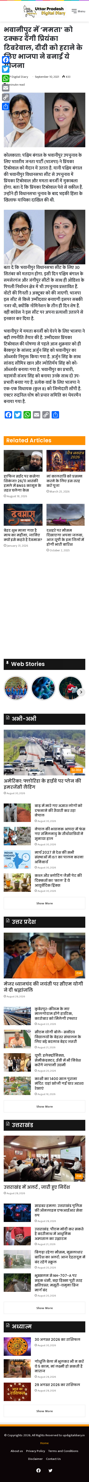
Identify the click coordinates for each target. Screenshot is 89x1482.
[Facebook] (5, 59)
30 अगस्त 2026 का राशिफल (57, 1339)
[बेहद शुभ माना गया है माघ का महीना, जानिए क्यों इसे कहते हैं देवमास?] (23, 515)
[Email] (5, 88)
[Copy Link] (5, 97)
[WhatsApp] (5, 78)
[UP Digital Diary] (44, 11)
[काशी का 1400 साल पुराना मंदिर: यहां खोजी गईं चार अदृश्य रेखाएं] (17, 1086)
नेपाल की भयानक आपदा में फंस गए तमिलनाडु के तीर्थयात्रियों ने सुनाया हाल (60, 834)
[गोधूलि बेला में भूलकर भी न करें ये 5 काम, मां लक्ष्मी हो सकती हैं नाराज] (17, 1368)
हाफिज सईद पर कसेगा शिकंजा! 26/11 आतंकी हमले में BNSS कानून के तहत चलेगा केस (22, 483)
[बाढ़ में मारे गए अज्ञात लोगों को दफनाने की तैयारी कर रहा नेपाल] (17, 812)
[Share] (5, 106)
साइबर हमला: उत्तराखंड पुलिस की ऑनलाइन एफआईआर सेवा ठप (59, 1210)
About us (17, 1451)
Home (44, 1443)
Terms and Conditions (63, 1451)
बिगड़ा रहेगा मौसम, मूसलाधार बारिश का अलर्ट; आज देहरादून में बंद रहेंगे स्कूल (60, 1257)
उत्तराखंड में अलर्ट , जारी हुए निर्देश (37, 1187)
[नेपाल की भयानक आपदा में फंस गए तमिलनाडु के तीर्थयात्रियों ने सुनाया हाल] (17, 836)
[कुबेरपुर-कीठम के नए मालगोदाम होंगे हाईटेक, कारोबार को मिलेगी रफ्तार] (17, 1016)
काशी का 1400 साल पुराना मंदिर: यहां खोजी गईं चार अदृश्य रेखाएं (59, 1083)
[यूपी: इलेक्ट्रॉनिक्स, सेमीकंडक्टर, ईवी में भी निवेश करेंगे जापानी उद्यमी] (17, 1062)
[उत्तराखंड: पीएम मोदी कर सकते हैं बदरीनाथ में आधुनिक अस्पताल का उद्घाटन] (17, 1236)
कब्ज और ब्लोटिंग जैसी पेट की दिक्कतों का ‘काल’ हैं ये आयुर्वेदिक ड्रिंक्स (58, 880)
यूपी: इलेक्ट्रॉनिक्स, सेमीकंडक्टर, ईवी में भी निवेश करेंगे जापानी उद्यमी (58, 1060)
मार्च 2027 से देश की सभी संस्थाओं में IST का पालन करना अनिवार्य (59, 857)
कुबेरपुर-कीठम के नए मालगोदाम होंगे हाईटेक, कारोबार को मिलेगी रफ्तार (56, 1013)
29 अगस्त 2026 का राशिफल (57, 1384)
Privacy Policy (35, 1451)
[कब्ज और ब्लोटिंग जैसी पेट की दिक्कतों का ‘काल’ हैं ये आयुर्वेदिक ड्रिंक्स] (17, 882)
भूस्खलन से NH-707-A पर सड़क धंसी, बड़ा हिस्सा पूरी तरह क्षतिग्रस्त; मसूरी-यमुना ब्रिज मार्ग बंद (58, 1283)
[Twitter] (5, 69)
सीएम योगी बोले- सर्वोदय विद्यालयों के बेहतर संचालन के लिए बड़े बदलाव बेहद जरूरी (58, 1037)
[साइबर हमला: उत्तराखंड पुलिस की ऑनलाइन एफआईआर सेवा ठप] (17, 1213)
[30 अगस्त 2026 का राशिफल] (17, 1346)
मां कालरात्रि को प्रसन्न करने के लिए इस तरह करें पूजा (64, 481)
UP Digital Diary (17, 76)
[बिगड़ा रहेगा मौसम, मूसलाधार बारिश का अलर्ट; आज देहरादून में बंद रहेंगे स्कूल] (17, 1259)
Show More (44, 903)
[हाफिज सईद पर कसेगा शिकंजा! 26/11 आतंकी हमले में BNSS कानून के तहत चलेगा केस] (23, 461)
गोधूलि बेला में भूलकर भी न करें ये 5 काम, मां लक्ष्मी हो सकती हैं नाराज (59, 1366)
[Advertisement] (44, 607)
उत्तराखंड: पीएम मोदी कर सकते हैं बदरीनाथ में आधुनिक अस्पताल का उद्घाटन (59, 1234)
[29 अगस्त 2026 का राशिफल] (17, 1392)
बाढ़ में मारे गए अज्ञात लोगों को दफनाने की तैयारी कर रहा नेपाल (58, 810)
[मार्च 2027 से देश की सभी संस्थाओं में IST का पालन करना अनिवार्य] (17, 859)
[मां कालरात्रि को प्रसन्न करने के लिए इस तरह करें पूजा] (65, 461)
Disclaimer (35, 1459)
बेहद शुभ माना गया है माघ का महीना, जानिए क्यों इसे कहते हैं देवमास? (23, 535)
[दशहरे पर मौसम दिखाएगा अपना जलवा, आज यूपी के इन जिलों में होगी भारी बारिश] (65, 515)
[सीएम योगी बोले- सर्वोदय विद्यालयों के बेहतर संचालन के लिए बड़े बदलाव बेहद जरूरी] (17, 1039)
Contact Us (53, 1459)
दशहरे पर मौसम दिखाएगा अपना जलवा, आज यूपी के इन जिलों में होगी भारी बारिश (65, 537)
